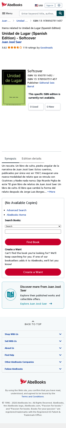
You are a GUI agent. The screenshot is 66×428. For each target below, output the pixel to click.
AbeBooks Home (16, 214)
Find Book (33, 242)
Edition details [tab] (31, 158)
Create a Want (33, 272)
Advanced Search (16, 210)
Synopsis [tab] (10, 158)
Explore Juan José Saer (33, 303)
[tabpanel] (31, 179)
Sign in (49, 5)
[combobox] (37, 13)
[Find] (60, 13)
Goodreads (46, 47)
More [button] (52, 191)
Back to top (33, 324)
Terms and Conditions (33, 396)
